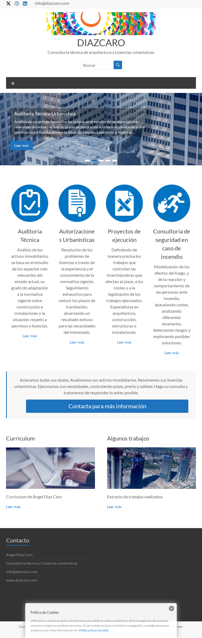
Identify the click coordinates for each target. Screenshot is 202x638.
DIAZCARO (101, 42)
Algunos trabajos (128, 438)
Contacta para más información (107, 406)
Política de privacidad (93, 630)
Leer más (21, 145)
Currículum (20, 438)
